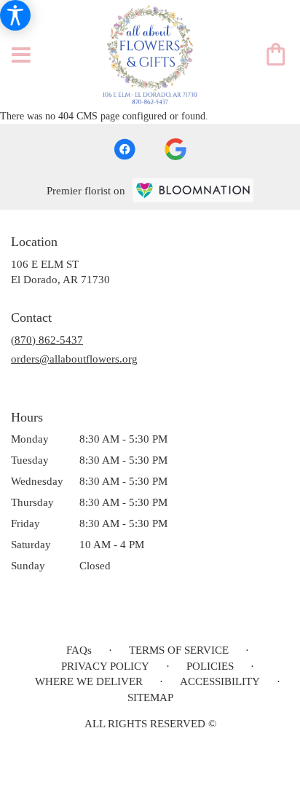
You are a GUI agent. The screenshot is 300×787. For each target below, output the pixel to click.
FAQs (79, 650)
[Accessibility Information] (15, 15)
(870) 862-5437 (47, 340)
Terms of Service (179, 650)
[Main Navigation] (21, 56)
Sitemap (150, 697)
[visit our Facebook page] (124, 149)
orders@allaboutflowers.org (74, 359)
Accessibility (220, 681)
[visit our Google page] (175, 149)
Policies (210, 666)
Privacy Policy (105, 666)
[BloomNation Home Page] (193, 190)
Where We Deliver (89, 681)
